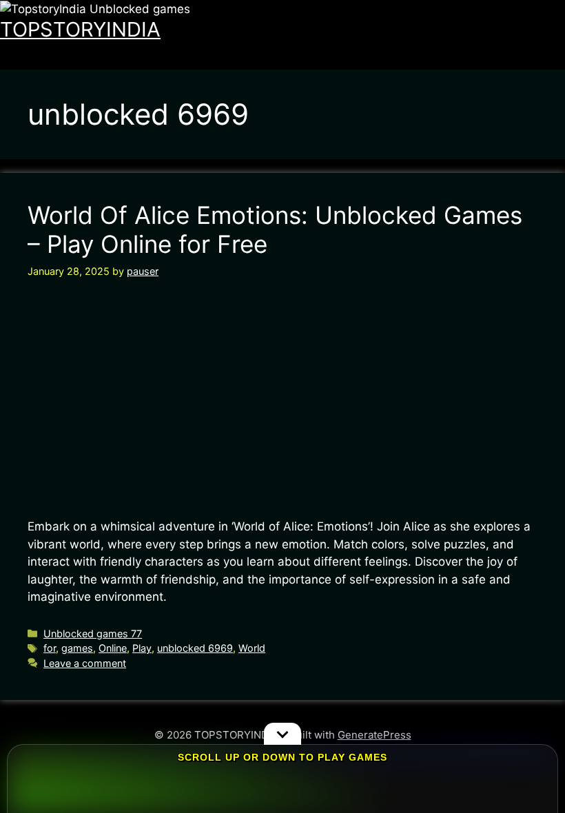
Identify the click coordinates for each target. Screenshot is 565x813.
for (49, 648)
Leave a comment (84, 663)
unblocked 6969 (195, 648)
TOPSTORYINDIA (80, 29)
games (77, 648)
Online (113, 648)
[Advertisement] (282, 398)
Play (142, 648)
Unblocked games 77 (92, 633)
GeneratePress (374, 734)
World (251, 648)
